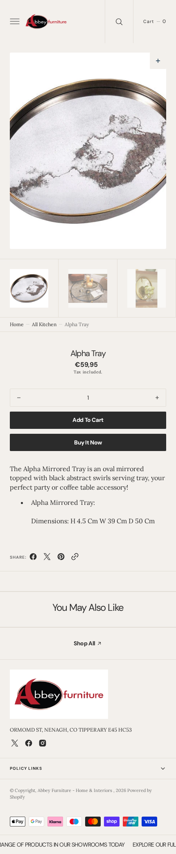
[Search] (119, 21)
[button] (14, 22)
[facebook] (33, 558)
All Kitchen (44, 324)
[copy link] (75, 558)
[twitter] (47, 558)
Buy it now (88, 442)
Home (17, 324)
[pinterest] (61, 558)
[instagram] (42, 743)
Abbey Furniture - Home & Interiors (75, 790)
